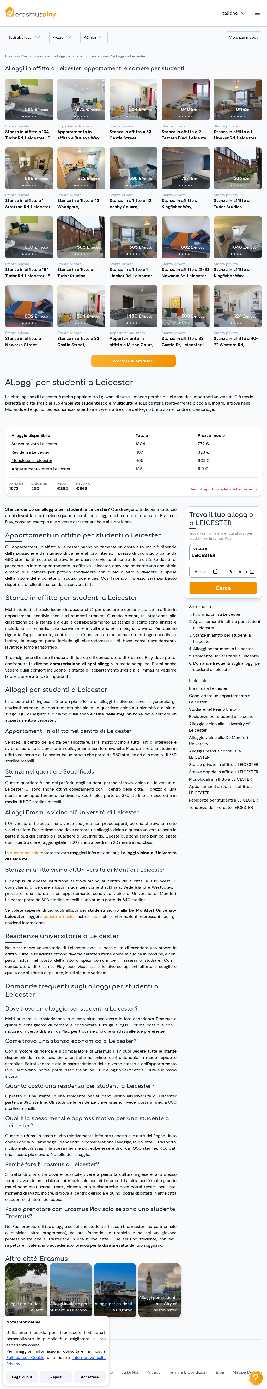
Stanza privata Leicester (34, 444)
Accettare (90, 1377)
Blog (220, 1372)
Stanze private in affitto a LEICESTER (223, 764)
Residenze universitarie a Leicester (226, 656)
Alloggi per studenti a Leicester (223, 648)
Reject (56, 1377)
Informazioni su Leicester (217, 614)
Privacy (154, 1372)
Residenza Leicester (30, 452)
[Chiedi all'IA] (256, 1378)
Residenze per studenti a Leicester (222, 716)
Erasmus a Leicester (208, 688)
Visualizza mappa (243, 37)
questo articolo (24, 853)
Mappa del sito (247, 1372)
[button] (29, 99)
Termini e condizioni (188, 1372)
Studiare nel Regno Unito (212, 709)
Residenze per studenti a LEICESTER (223, 800)
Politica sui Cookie (25, 1357)
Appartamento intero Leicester (41, 469)
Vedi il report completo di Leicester (224, 489)
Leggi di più (22, 1377)
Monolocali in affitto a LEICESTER (220, 779)
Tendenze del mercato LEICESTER (221, 807)
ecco (97, 916)
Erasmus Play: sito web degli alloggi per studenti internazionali (57, 56)
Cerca (223, 588)
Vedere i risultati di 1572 (133, 361)
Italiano (229, 13)
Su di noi (129, 1372)
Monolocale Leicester (31, 460)
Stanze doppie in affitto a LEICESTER (223, 772)
